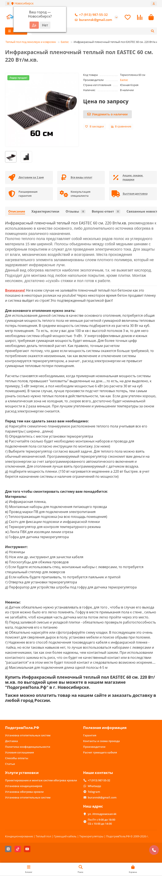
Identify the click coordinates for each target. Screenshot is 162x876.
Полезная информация (105, 727)
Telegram (94, 792)
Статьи (10, 764)
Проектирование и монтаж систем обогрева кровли (41, 780)
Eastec (65, 42)
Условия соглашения (19, 752)
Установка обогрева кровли (24, 792)
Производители (94, 747)
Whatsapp (94, 786)
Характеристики (45, 211)
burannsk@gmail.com (95, 20)
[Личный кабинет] (154, 3)
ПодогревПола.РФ (22, 727)
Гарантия (89, 735)
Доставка (11, 741)
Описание (16, 211)
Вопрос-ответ (105, 211)
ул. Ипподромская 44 (102, 814)
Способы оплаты (16, 758)
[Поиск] (152, 31)
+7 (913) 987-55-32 (93, 14)
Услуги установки (22, 772)
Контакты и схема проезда (101, 741)
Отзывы (75, 211)
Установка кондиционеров (23, 786)
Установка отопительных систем (27, 735)
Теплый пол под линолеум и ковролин (30, 42)
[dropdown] (8, 3)
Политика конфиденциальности (27, 747)
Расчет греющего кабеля (100, 752)
